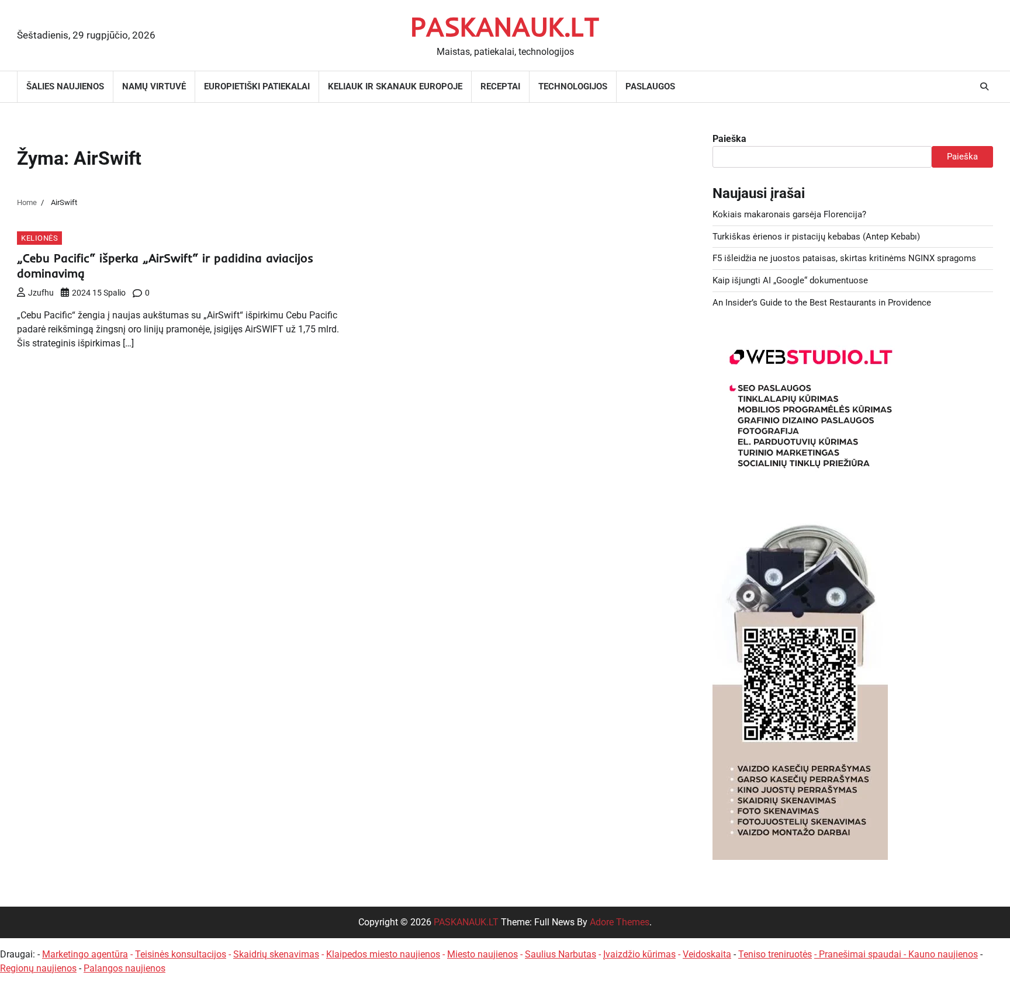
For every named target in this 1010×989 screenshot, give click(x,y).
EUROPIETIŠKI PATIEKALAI (257, 86)
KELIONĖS (39, 238)
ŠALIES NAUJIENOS (65, 86)
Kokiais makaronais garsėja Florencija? (789, 214)
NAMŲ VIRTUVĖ (154, 86)
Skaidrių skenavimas (276, 954)
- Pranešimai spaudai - (861, 954)
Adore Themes (619, 922)
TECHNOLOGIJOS (572, 86)
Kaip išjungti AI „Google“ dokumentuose (790, 280)
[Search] (984, 86)
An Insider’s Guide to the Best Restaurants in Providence (821, 302)
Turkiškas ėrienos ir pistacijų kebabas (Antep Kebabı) (816, 236)
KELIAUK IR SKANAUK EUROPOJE (395, 86)
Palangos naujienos (124, 968)
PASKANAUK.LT (505, 26)
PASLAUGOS (650, 86)
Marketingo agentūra (85, 954)
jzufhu (41, 292)
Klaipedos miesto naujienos (383, 954)
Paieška (729, 138)
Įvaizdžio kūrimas (639, 954)
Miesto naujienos (482, 954)
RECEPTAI (500, 86)
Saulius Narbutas (560, 954)
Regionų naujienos (38, 968)
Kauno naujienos (943, 954)
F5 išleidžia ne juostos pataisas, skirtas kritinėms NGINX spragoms (844, 258)
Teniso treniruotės (775, 954)
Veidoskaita (707, 954)
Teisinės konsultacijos (180, 954)
